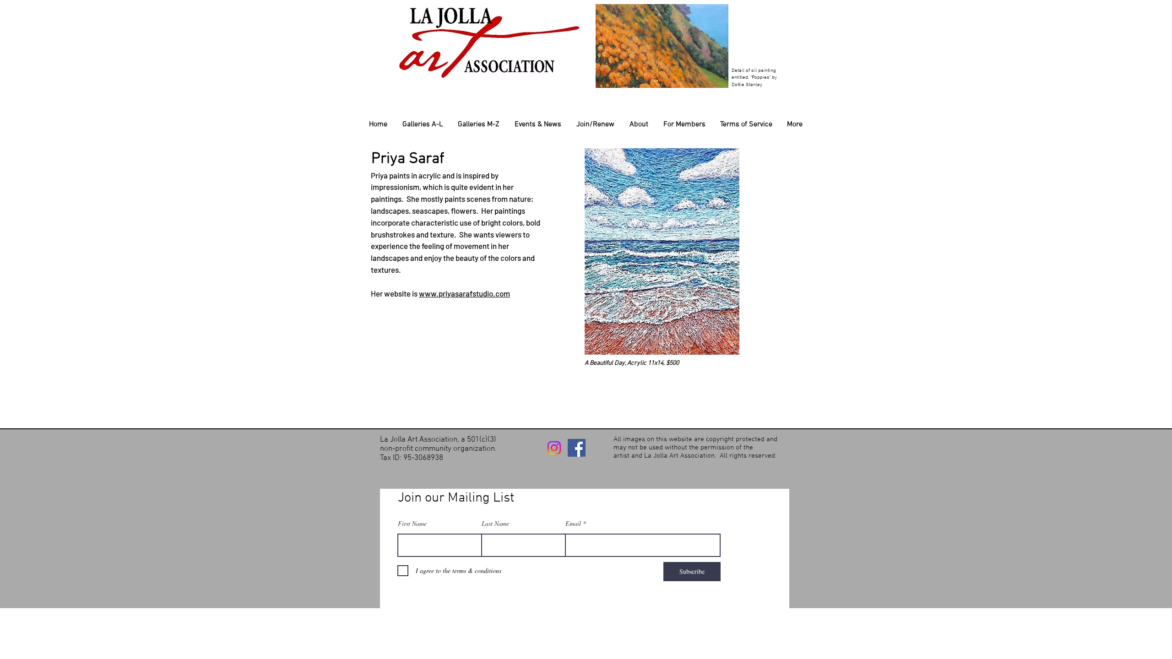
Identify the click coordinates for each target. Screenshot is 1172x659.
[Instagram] (554, 448)
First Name (412, 523)
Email (573, 523)
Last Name (495, 523)
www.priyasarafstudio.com (464, 293)
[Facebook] (577, 448)
